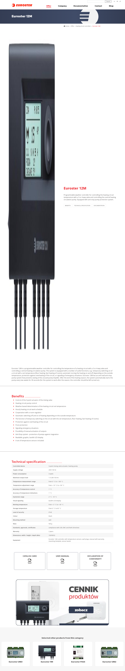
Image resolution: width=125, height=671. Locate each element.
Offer (48, 5)
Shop (111, 5)
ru (114, 1)
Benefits (68, 205)
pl (120, 1)
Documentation (81, 5)
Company (62, 5)
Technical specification (82, 205)
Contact (98, 5)
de (117, 1)
